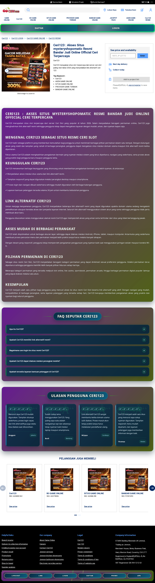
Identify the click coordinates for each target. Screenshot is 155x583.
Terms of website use (86, 563)
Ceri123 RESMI (148, 19)
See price (13, 506)
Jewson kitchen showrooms (51, 556)
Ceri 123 (81, 544)
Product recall (7, 552)
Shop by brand (7, 563)
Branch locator (7, 540)
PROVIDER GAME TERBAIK (72, 19)
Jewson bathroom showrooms (52, 559)
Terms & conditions (85, 556)
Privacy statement (85, 552)
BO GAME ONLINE (33, 19)
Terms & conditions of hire (88, 559)
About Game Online (47, 540)
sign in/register (135, 85)
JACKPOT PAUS (113, 19)
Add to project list (131, 79)
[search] (62, 9)
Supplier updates (8, 567)
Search (27, 9)
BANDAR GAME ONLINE (94, 19)
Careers (43, 544)
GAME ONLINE (7, 19)
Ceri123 (19, 19)
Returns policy (7, 559)
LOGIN (116, 28)
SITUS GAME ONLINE (51, 19)
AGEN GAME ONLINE (130, 19)
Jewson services (46, 552)
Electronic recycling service (51, 563)
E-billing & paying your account (14, 548)
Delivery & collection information (15, 544)
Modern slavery (84, 548)
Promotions (6, 556)
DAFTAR (39, 28)
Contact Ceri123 (46, 548)
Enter (142, 56)
